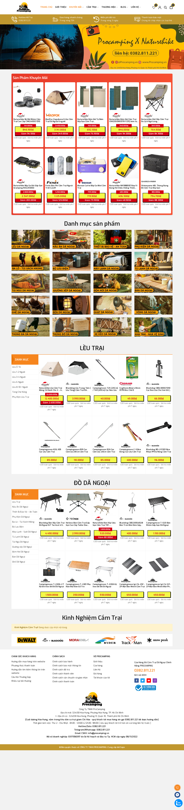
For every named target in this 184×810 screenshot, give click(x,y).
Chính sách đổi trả (61, 669)
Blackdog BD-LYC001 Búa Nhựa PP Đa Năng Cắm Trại (158, 450)
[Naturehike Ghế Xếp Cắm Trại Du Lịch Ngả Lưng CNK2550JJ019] (155, 97)
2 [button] (90, 66)
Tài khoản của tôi (101, 677)
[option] (92, 46)
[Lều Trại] (31, 239)
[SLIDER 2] (92, 46)
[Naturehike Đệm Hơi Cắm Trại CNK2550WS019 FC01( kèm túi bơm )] (124, 97)
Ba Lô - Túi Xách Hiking (23, 522)
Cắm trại (92, 7)
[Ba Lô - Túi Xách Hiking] (31, 261)
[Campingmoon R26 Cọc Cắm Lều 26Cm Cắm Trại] (105, 429)
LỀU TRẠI (92, 348)
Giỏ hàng (97, 673)
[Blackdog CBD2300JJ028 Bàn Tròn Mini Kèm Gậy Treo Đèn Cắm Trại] (132, 503)
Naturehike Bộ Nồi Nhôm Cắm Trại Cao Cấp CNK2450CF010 (27, 120)
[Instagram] (155, 680)
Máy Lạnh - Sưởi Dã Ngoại (24, 531)
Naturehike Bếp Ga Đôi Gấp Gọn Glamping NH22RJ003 (28, 186)
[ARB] (157, 640)
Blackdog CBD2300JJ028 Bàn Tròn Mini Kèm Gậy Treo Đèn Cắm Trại (131, 524)
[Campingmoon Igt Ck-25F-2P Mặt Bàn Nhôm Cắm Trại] (132, 564)
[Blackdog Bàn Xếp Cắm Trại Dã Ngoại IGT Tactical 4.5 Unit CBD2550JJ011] (52, 503)
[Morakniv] (53, 640)
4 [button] (97, 66)
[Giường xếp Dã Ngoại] (71, 283)
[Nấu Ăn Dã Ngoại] (71, 239)
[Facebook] (136, 680)
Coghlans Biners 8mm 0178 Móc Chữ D (129, 389)
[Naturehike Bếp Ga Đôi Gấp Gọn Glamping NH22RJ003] (28, 163)
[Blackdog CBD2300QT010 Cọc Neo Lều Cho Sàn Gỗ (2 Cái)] (159, 368)
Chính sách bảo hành (62, 661)
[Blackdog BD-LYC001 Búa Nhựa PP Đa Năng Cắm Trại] (159, 429)
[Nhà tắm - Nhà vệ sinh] (153, 327)
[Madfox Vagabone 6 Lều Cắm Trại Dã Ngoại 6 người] (60, 97)
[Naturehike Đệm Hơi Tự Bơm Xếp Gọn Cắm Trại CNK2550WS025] (92, 97)
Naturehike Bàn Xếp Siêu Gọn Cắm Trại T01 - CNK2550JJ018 (104, 524)
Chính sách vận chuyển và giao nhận (70, 677)
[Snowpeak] (131, 640)
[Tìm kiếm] (165, 7)
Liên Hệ (96, 669)
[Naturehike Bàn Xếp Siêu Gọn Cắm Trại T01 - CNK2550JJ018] (105, 503)
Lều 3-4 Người (18, 377)
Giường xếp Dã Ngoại (22, 547)
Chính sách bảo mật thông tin (66, 665)
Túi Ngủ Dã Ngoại (20, 542)
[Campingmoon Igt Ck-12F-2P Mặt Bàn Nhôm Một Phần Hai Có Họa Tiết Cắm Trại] (159, 564)
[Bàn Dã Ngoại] (153, 283)
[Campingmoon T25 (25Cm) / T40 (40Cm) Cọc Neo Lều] (105, 368)
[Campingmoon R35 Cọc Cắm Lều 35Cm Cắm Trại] (78, 429)
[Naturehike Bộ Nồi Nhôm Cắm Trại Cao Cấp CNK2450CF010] (28, 97)
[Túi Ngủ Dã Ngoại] (31, 283)
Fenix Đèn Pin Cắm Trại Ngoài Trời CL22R (59, 186)
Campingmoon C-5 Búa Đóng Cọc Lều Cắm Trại (130, 450)
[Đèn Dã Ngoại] (71, 305)
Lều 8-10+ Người (20, 387)
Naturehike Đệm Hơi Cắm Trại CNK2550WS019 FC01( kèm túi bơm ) (123, 120)
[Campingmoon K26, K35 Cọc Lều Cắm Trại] (52, 429)
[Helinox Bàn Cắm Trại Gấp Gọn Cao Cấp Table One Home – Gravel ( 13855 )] (78, 503)
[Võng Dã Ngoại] (153, 305)
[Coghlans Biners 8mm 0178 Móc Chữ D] (132, 368)
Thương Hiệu (108, 7)
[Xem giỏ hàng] (171, 7)
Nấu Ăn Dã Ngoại (20, 506)
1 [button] (86, 66)
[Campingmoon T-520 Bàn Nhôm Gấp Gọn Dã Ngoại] (159, 503)
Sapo (122, 747)
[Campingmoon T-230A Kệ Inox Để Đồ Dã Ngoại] (105, 564)
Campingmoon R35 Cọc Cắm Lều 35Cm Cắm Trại (77, 450)
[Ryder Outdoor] (79, 640)
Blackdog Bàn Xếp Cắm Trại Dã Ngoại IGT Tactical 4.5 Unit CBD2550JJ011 (52, 524)
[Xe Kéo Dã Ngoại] (112, 327)
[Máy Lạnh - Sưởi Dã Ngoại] (112, 261)
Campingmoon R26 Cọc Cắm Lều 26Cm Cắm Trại (104, 450)
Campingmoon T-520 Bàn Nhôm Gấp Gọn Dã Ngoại (158, 524)
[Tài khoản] (159, 7)
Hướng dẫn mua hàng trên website (28, 661)
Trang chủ (46, 7)
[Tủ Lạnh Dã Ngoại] (153, 261)
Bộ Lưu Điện (18, 526)
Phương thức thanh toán (23, 665)
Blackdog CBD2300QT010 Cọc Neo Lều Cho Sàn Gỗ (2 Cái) (158, 389)
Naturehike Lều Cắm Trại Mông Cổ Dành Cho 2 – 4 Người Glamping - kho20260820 (50, 389)
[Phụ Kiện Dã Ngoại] (153, 239)
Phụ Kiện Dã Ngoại (21, 517)
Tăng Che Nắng (19, 392)
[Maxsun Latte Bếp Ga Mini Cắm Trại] (92, 163)
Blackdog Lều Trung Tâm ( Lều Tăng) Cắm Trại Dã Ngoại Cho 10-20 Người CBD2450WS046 (78, 389)
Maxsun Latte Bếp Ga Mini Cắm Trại (91, 186)
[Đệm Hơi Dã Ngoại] (112, 283)
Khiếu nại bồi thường (21, 681)
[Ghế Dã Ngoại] (31, 305)
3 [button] (93, 66)
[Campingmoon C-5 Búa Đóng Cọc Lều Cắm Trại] (132, 429)
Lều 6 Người (18, 382)
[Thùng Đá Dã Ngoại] (31, 327)
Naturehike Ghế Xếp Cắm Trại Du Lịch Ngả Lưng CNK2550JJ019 (154, 120)
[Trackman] (105, 640)
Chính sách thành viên (63, 673)
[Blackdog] (27, 640)
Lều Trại (16, 502)
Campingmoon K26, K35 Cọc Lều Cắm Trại (50, 450)
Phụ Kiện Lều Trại (20, 397)
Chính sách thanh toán (63, 681)
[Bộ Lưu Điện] (71, 261)
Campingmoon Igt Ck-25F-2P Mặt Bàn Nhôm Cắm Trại (132, 585)
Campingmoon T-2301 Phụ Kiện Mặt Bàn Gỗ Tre (78, 585)
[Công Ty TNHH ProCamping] (24, 7)
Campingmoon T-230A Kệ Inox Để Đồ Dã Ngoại (105, 585)
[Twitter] (142, 680)
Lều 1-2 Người (18, 372)
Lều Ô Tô (16, 367)
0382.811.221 (144, 670)
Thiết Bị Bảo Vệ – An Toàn (24, 512)
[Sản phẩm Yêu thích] (153, 7)
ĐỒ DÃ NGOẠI (92, 483)
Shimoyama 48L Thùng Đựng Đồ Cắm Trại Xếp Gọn (154, 186)
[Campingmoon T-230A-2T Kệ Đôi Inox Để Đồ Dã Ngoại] (52, 564)
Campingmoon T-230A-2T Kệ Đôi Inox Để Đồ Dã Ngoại (51, 585)
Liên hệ (135, 7)
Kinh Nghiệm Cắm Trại (92, 618)
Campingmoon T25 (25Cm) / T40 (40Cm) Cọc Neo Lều (105, 389)
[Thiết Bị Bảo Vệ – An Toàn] (112, 239)
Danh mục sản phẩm (92, 224)
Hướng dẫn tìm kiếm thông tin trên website (28, 671)
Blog (124, 7)
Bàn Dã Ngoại (18, 556)
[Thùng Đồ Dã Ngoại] (71, 327)
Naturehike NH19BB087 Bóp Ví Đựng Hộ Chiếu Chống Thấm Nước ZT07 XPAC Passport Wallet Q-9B (123, 186)
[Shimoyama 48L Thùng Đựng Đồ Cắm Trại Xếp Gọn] (155, 163)
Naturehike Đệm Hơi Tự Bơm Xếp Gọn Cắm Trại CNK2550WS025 (90, 120)
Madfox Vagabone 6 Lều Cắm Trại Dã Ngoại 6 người (59, 120)
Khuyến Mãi (75, 7)
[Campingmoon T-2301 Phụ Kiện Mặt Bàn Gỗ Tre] (78, 564)
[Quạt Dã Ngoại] (112, 305)
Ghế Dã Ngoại (18, 561)
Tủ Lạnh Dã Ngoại (20, 537)
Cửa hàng (97, 665)
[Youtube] (149, 680)
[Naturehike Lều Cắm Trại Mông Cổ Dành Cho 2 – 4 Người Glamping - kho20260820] (52, 368)
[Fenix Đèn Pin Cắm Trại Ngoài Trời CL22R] (60, 163)
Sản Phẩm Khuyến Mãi (30, 78)
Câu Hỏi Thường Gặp (21, 677)
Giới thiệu (60, 7)
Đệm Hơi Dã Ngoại (20, 551)
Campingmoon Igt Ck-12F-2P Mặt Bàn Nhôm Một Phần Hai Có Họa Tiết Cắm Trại (159, 585)
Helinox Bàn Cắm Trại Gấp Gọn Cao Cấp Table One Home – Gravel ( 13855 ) (78, 524)
